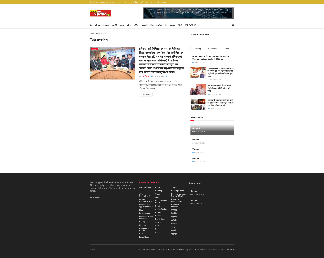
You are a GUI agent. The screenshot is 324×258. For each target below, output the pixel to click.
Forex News (144, 237)
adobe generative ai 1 (145, 200)
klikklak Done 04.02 (161, 202)
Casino (142, 222)
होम (91, 2)
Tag (97, 34)
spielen (158, 226)
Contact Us (164, 2)
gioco (157, 194)
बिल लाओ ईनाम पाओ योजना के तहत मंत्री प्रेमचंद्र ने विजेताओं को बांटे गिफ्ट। (219, 88)
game (157, 187)
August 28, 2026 (199, 132)
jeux (157, 197)
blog (141, 210)
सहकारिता (103, 34)
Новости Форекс (175, 206)
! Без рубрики (145, 187)
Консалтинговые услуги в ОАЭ (178, 195)
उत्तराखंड (102, 2)
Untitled (196, 128)
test (157, 236)
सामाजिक (142, 2)
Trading (174, 187)
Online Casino (161, 209)
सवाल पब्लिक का (145, 76)
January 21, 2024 (158, 76)
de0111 (142, 234)
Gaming (158, 191)
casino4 (142, 225)
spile (157, 229)
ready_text (160, 219)
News (157, 206)
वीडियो (157, 2)
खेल (147, 2)
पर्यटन (119, 2)
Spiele (157, 222)
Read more (146, 94)
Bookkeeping (144, 213)
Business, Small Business (146, 218)
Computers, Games (144, 229)
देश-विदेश (174, 213)
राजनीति (108, 2)
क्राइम (114, 2)
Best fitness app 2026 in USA (146, 206)
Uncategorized (177, 191)
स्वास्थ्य (152, 2)
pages (158, 212)
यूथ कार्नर (131, 2)
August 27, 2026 (199, 143)
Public (158, 216)
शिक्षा (136, 2)
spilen (157, 232)
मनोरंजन (124, 2)
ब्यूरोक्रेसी (174, 220)
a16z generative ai (144, 195)
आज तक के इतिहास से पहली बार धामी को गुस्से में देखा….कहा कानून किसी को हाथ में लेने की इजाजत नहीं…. (220, 103)
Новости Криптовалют (177, 200)
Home (92, 34)
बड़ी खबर (95, 2)
